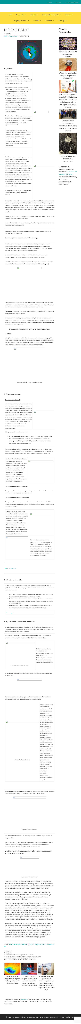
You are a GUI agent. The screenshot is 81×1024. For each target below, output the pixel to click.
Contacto (58, 2)
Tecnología (61, 21)
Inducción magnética (10, 568)
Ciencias (68, 15)
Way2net (24, 999)
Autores (33, 15)
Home (10, 15)
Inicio (5, 36)
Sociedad (49, 21)
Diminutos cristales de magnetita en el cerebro (20, 955)
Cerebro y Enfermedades (50, 15)
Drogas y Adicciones (20, 21)
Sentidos (36, 21)
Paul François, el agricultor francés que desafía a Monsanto (23, 956)
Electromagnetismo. (11, 613)
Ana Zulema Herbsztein (72, 2)
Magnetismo (13, 36)
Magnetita (9, 953)
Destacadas (20, 15)
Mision (50, 2)
